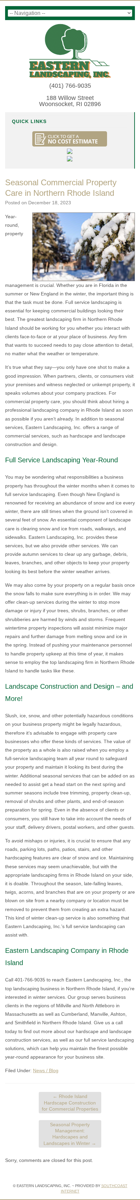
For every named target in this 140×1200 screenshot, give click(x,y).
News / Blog (45, 1070)
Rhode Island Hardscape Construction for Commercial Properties (70, 1102)
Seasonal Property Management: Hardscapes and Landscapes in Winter (69, 1134)
